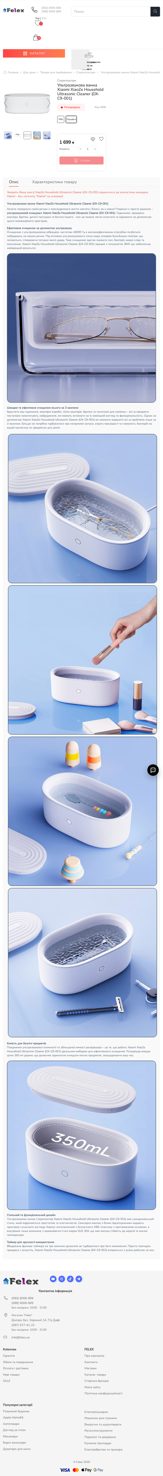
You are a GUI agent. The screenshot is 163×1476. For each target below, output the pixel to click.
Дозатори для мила (16, 1449)
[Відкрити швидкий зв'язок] (153, 770)
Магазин (90, 1368)
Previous (5, 103)
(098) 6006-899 (51, 11)
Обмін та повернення (18, 1362)
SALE (6, 1381)
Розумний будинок (16, 1411)
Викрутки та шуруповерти (102, 1424)
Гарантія (9, 1356)
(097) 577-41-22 (23, 1325)
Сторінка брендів (96, 1381)
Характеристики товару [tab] (54, 182)
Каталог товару (95, 1375)
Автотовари (11, 1424)
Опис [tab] (13, 182)
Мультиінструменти (98, 1431)
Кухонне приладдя (97, 1443)
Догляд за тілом (14, 1430)
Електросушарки (96, 1412)
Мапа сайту (92, 1387)
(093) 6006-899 (51, 8)
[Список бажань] (38, 23)
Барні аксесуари (14, 1443)
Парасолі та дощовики (100, 1437)
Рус (44, 18)
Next (48, 103)
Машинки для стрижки (100, 1418)
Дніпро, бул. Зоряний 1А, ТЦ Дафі (36, 1320)
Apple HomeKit (13, 1417)
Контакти (91, 1362)
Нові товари (11, 1375)
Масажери (10, 1436)
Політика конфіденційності (103, 1393)
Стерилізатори (66, 80)
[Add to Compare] (92, 139)
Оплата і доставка (15, 1368)
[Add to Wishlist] (100, 139)
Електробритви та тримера (103, 1450)
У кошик (85, 160)
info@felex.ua (21, 1337)
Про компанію (94, 1356)
